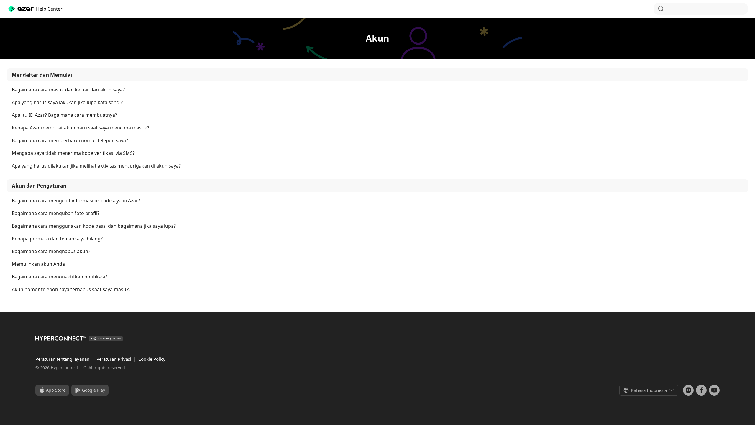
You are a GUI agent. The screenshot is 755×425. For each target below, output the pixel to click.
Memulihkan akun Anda (38, 264)
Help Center (49, 9)
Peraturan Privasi (114, 359)
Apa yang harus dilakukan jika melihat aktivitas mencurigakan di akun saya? (96, 166)
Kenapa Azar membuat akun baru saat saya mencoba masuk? (80, 128)
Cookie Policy (151, 359)
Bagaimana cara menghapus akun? (51, 251)
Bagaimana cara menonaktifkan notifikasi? (59, 277)
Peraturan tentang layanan (63, 359)
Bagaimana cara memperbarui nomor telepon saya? (70, 140)
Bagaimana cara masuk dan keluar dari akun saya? (68, 90)
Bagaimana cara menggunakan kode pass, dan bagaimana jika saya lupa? (94, 226)
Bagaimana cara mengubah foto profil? (55, 213)
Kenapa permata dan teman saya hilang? (57, 239)
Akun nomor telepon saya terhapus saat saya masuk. (71, 289)
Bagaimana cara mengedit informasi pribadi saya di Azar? (76, 201)
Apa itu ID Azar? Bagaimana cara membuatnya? (64, 115)
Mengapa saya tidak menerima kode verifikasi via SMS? (73, 153)
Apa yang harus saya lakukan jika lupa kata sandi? (67, 102)
